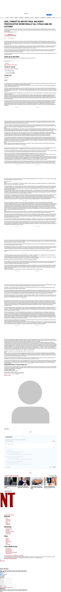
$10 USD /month (7, 372)
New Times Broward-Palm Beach (11, 552)
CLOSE (6, 80)
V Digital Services (9, 553)
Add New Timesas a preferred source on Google (10, 35)
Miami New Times (9, 551)
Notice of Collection (7, 64)
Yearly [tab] (14, 369)
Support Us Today (7, 375)
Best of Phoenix (43, 17)
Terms (13, 64)
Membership (8, 544)
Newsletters (49, 17)
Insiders (2, 573)
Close (1, 591)
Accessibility (14, 555)
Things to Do (3, 572)
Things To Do (37, 17)
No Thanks (2, 577)
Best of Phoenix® (4, 574)
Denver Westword (9, 549)
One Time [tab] (6, 369)
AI (16, 555)
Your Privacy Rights (20, 555)
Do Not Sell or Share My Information (10, 558)
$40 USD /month (20, 372)
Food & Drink (21, 17)
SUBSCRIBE (7, 73)
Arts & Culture (27, 17)
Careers (7, 539)
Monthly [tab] (10, 369)
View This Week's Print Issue (9, 514)
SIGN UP (6, 63)
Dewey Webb (7, 32)
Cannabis (11, 17)
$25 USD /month (14, 372)
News (7, 17)
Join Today (2, 576)
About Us (7, 538)
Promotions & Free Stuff (10, 531)
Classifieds (8, 530)
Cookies (10, 555)
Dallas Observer (8, 548)
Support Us (49, 14)
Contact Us (8, 540)
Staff (7, 543)
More (53, 17)
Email (5, 60)
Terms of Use (8, 532)
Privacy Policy (8, 533)
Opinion (16, 17)
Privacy (15, 64)
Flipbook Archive (9, 541)
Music (32, 17)
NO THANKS (12, 73)
